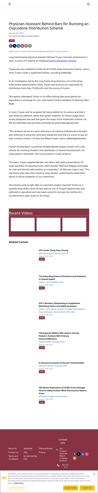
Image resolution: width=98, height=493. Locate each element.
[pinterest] (22, 46)
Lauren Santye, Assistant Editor (25, 36)
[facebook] (11, 46)
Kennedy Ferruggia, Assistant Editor (53, 396)
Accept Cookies (71, 488)
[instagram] (87, 454)
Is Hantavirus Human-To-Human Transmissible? (61, 363)
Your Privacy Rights (16, 488)
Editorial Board (45, 448)
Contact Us (13, 452)
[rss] (74, 458)
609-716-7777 (65, 466)
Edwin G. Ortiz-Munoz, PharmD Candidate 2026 (58, 309)
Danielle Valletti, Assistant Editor (52, 342)
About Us (12, 448)
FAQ (25, 452)
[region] (49, 481)
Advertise (28, 448)
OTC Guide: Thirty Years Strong (53, 250)
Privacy (42, 452)
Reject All (87, 488)
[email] (26, 46)
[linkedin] (18, 46)
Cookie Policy (18, 483)
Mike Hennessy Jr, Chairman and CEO (54, 253)
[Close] (94, 474)
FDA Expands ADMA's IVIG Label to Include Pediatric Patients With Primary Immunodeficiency (59, 336)
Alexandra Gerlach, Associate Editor (53, 366)
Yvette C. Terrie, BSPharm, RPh (51, 282)
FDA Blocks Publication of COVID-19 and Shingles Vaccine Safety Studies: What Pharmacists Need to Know (63, 390)
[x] (78, 454)
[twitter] (14, 46)
